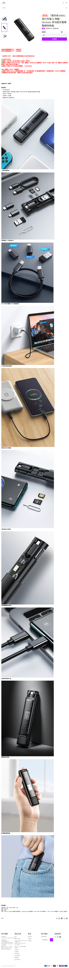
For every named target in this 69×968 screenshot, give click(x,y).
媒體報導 (16, 957)
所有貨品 (30, 936)
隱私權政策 (17, 953)
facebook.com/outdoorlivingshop (8, 937)
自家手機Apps (18, 959)
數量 (62, 32)
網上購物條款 (17, 955)
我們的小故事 (17, 938)
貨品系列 (30, 938)
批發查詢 (16, 949)
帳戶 (67, 7)
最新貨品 (30, 940)
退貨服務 (16, 951)
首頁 (16, 936)
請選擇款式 (44, 32)
